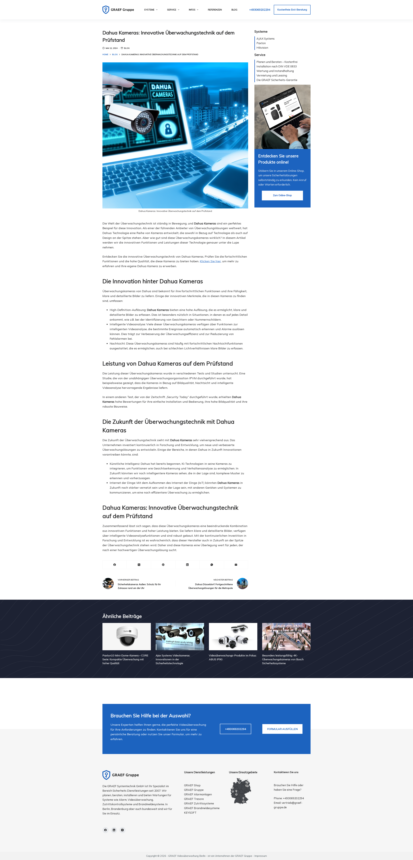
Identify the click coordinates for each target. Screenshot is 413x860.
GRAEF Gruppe (194, 789)
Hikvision (262, 47)
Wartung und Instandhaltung (275, 71)
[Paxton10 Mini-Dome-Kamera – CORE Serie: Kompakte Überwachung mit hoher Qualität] (126, 636)
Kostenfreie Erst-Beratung (292, 9)
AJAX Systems (266, 38)
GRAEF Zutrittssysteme (199, 803)
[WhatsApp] (212, 565)
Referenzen (215, 9)
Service (171, 9)
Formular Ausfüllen (282, 729)
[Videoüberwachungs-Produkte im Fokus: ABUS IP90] (233, 636)
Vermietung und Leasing (272, 75)
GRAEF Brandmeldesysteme (202, 808)
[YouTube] (122, 830)
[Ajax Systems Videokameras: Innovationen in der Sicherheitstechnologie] (180, 636)
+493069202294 (259, 9)
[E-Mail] (236, 565)
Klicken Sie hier (210, 261)
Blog (234, 9)
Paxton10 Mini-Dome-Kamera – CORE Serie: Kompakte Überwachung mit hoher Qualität (125, 659)
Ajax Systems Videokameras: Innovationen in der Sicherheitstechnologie (173, 659)
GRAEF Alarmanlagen (198, 794)
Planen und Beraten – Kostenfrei (277, 62)
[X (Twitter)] (139, 565)
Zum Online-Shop (282, 195)
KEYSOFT (190, 812)
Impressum (260, 855)
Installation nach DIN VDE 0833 (277, 66)
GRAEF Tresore (194, 799)
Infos (192, 9)
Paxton (261, 43)
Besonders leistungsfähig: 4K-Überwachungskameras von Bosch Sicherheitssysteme (283, 659)
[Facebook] (115, 565)
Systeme (149, 9)
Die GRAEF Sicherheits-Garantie (277, 80)
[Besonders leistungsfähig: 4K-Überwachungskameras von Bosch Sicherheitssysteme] (286, 636)
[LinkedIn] (187, 565)
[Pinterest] (163, 565)
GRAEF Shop (192, 785)
